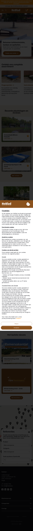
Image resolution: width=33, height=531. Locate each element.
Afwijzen (16, 323)
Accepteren (16, 327)
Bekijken (18, 318)
